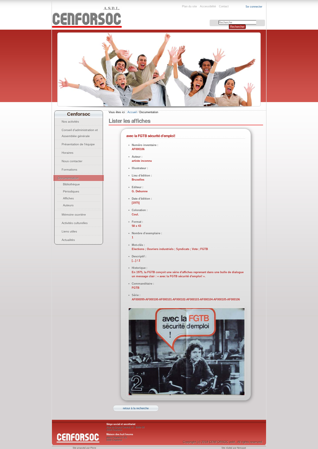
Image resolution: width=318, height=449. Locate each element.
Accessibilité (208, 6)
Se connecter (254, 6)
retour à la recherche (136, 408)
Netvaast (241, 448)
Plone (93, 448)
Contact (224, 6)
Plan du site (189, 6)
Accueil (132, 112)
